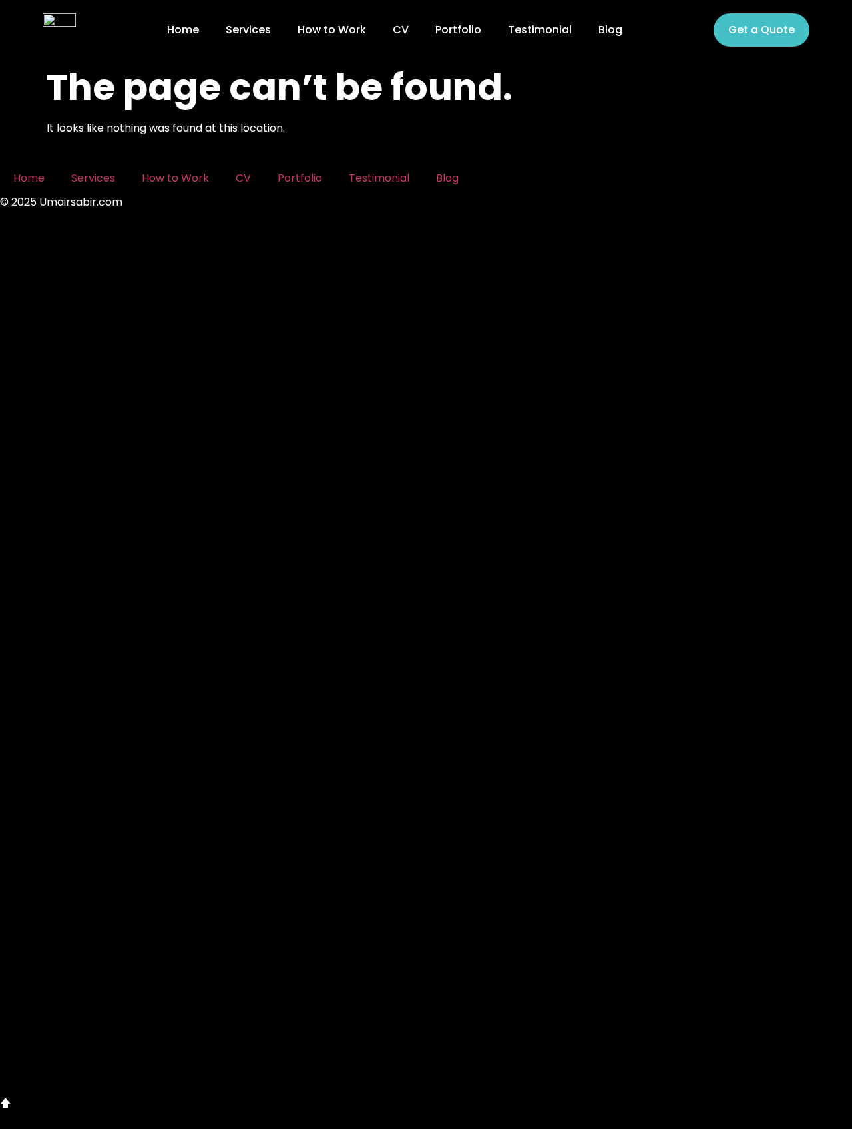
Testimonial (540, 30)
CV (401, 30)
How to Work (332, 30)
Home (183, 30)
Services (248, 30)
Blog (610, 30)
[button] (426, 675)
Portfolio (458, 30)
